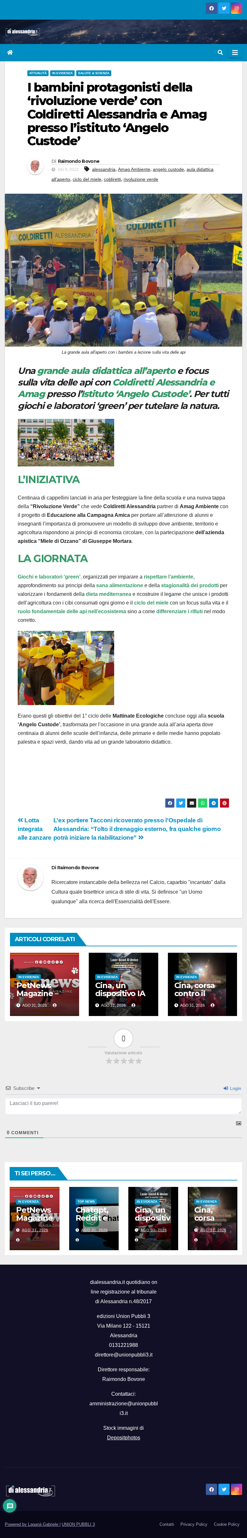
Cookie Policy (227, 1524)
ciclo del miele (87, 179)
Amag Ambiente (134, 169)
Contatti (167, 1524)
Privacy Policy (193, 1524)
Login (235, 1088)
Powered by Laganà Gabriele (32, 1524)
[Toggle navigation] (235, 52)
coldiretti (112, 179)
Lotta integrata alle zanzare (34, 829)
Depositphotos (123, 1437)
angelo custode (168, 169)
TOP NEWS (86, 1201)
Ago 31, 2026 (35, 1230)
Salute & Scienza (93, 73)
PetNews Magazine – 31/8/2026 (37, 993)
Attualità (38, 73)
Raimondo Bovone (79, 161)
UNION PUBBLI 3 (78, 1524)
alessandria (103, 169)
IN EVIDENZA (62, 73)
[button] (220, 52)
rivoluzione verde (141, 179)
